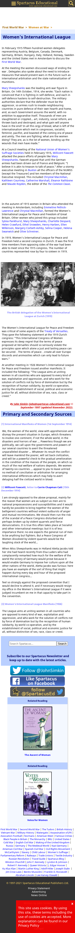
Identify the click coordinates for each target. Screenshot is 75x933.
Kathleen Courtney (13, 180)
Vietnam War (8, 832)
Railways (31, 855)
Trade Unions (45, 855)
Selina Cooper (53, 228)
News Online (39, 895)
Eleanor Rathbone (62, 180)
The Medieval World (38, 845)
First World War (11, 62)
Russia (9, 845)
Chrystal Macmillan (55, 177)
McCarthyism (12, 852)
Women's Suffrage (58, 852)
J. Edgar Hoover (56, 865)
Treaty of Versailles (56, 331)
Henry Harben (50, 224)
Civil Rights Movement (58, 849)
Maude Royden (16, 184)
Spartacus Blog (56, 858)
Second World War (30, 829)
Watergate (42, 832)
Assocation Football (11, 835)
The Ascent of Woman (38, 754)
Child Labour (39, 852)
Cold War (8, 842)
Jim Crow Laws (13, 871)
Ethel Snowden (32, 224)
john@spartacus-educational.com (49, 404)
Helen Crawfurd (11, 224)
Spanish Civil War (34, 849)
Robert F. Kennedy (17, 865)
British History (64, 829)
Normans (29, 835)
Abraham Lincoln (25, 875)
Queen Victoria (38, 865)
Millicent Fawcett (63, 153)
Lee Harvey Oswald (46, 875)
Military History (25, 832)
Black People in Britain (15, 839)
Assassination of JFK (61, 832)
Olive (23, 231)
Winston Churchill (14, 862)
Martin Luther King (28, 868)
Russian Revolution (19, 858)
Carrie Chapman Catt (50, 487)
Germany (20, 845)
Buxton (32, 170)
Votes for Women (37, 820)
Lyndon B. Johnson (57, 862)
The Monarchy (37, 839)
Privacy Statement (39, 888)
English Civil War (24, 842)
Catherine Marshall (38, 180)
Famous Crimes (63, 835)
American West (45, 835)
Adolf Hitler (47, 868)
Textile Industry (63, 855)
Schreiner (33, 231)
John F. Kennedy (35, 862)
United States (62, 839)
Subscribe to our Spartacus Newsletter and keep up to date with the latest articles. (38, 658)
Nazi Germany (59, 845)
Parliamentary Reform (12, 855)
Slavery (25, 852)
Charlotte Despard (59, 221)
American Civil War (13, 849)
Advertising (39, 891)
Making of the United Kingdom (52, 842)
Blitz (50, 839)
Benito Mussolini (33, 871)
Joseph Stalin (63, 868)
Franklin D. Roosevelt (55, 871)
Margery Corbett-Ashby (29, 228)
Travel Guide (38, 858)
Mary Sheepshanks (13, 88)
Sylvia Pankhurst (12, 221)
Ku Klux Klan (9, 868)
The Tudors (48, 829)
